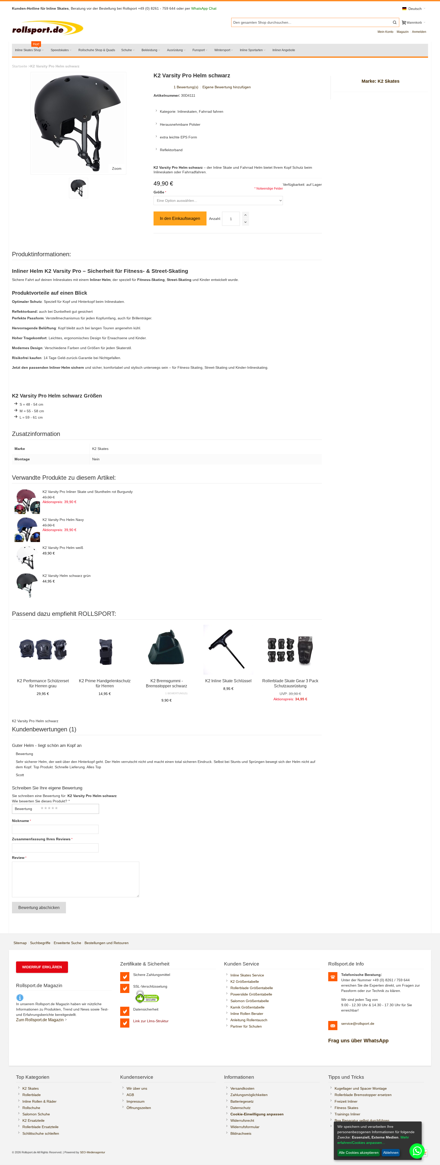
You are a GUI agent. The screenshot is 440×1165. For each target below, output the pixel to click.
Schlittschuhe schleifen (40, 1133)
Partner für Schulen (246, 1026)
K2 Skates (30, 1088)
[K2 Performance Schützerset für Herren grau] (43, 650)
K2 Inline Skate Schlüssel (228, 681)
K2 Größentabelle (244, 981)
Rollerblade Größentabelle (251, 988)
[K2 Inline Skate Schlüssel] (228, 650)
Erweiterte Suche (67, 943)
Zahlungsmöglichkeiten (249, 1095)
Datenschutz (240, 1108)
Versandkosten (242, 1088)
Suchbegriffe (40, 943)
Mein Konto (385, 32)
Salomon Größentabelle (249, 1001)
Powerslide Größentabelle (251, 994)
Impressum (136, 1101)
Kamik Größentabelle (247, 1007)
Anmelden (419, 32)
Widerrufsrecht (242, 1120)
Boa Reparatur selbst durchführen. (362, 1120)
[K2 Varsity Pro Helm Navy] (27, 529)
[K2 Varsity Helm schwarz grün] (27, 585)
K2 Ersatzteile (33, 1120)
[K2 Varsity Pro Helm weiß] (27, 557)
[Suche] (394, 22)
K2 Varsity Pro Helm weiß (63, 548)
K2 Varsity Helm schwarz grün (67, 576)
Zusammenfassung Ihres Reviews (41, 839)
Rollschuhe (31, 1108)
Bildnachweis (240, 1133)
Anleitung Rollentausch (248, 1020)
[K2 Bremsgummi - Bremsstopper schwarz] (166, 650)
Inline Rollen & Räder (39, 1101)
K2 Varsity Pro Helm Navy (63, 520)
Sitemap (20, 943)
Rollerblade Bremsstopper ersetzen (363, 1095)
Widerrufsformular (244, 1127)
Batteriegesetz (242, 1101)
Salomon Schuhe (36, 1114)
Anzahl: (215, 219)
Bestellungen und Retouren (107, 943)
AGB (130, 1095)
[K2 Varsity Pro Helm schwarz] (78, 188)
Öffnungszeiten (139, 1108)
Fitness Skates (346, 1108)
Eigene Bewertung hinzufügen (226, 87)
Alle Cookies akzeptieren (359, 1152)
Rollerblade (31, 1095)
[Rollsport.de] (49, 27)
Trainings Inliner (347, 1114)
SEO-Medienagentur (92, 1152)
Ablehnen (390, 1152)
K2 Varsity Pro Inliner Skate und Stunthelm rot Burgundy (88, 492)
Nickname (20, 821)
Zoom (116, 168)
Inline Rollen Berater (246, 1014)
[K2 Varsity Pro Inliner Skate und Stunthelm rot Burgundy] (27, 501)
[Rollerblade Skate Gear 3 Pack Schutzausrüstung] (290, 650)
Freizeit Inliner (346, 1101)
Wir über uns (137, 1088)
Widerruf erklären (42, 967)
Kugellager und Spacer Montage (361, 1088)
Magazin (403, 32)
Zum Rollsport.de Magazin (40, 1019)
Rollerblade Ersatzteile (40, 1127)
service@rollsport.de (357, 1023)
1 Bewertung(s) (186, 87)
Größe (159, 192)
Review (18, 858)
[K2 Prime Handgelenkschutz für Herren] (104, 650)
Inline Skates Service (247, 975)
